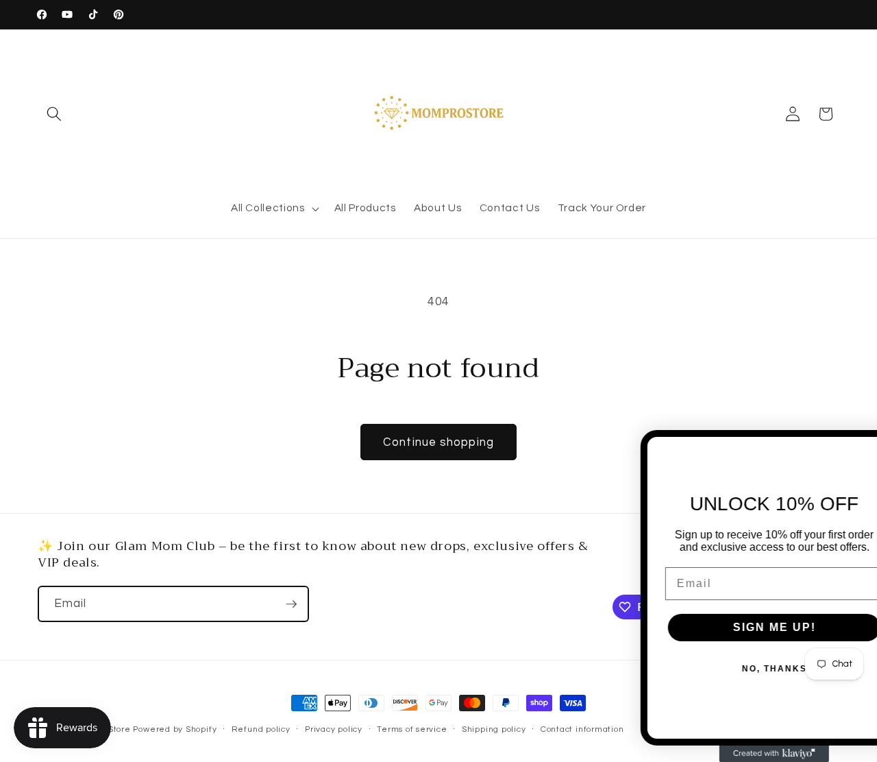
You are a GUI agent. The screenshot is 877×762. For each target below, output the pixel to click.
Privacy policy (333, 729)
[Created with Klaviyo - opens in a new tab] (743, 754)
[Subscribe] (291, 604)
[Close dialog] (860, 447)
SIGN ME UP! (743, 627)
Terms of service (412, 729)
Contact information (582, 729)
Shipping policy (494, 729)
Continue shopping (438, 442)
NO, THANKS (743, 669)
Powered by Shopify (175, 729)
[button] (54, 113)
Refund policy (261, 729)
